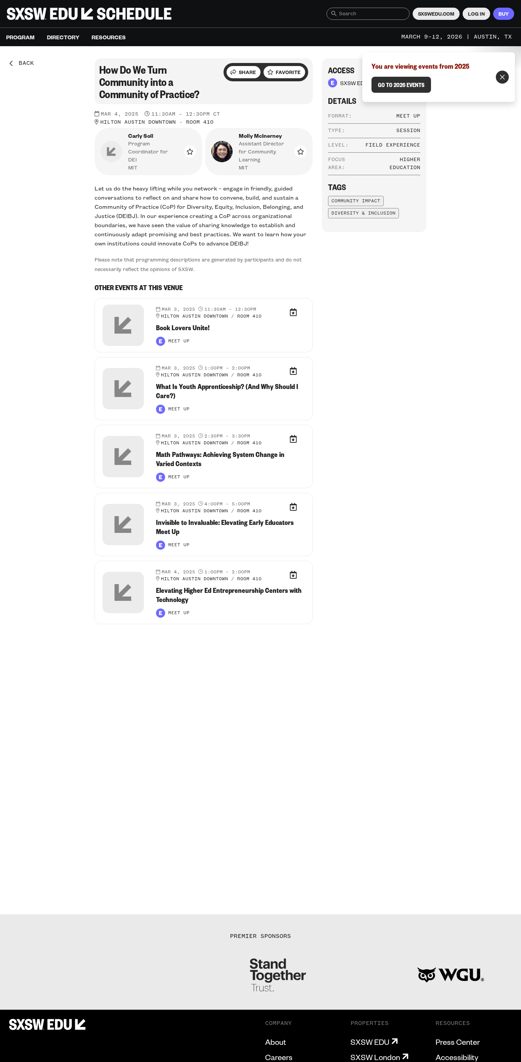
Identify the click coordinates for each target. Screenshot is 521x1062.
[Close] (502, 77)
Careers (279, 1057)
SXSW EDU (370, 1041)
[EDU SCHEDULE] (89, 14)
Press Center (458, 1041)
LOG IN (476, 14)
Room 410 (200, 122)
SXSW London (375, 1057)
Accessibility (457, 1057)
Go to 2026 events (401, 85)
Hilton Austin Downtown (138, 122)
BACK (24, 63)
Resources (109, 37)
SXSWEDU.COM (436, 14)
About (275, 1041)
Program (20, 37)
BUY (503, 14)
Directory (63, 37)
